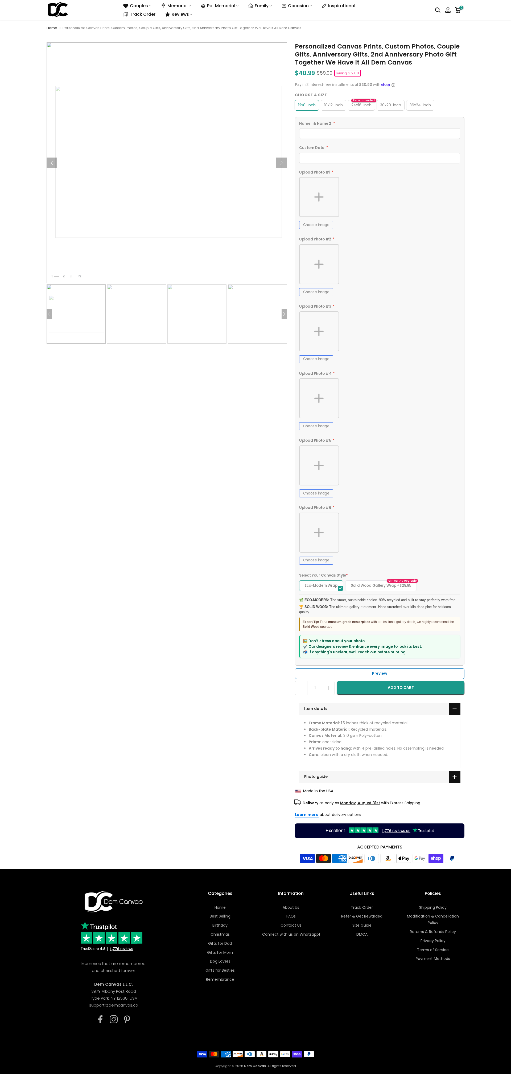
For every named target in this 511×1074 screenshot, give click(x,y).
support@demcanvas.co (113, 1005)
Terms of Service (433, 949)
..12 (79, 276)
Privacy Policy (433, 940)
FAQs (291, 916)
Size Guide (362, 925)
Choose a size (311, 95)
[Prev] (52, 163)
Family (262, 6)
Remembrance (220, 979)
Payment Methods (433, 958)
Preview (379, 673)
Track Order (142, 14)
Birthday (220, 925)
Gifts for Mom (220, 952)
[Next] (281, 163)
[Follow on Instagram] (114, 1019)
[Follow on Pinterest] (127, 1019)
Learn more (307, 814)
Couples (139, 6)
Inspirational (341, 6)
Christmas (220, 934)
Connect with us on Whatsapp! (291, 934)
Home (52, 28)
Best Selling (220, 916)
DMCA (362, 934)
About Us (291, 907)
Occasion (298, 6)
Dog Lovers (220, 961)
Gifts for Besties (220, 970)
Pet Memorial (221, 6)
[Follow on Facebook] (100, 1019)
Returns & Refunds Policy (433, 931)
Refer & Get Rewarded (361, 916)
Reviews (180, 14)
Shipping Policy (433, 907)
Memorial (177, 6)
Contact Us (291, 925)
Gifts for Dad (220, 943)
